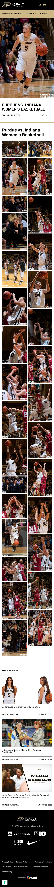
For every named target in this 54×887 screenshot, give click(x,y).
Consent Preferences (24, 862)
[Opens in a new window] (19, 834)
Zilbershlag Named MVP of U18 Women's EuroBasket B (21, 751)
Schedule (31, 14)
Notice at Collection (40, 867)
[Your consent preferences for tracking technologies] (4, 882)
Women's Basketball (10, 714)
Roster (43, 14)
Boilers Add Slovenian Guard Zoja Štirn (21, 707)
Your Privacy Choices (22, 867)
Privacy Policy (7, 862)
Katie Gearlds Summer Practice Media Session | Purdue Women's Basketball (25, 796)
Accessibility (7, 872)
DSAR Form (6, 867)
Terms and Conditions (43, 862)
